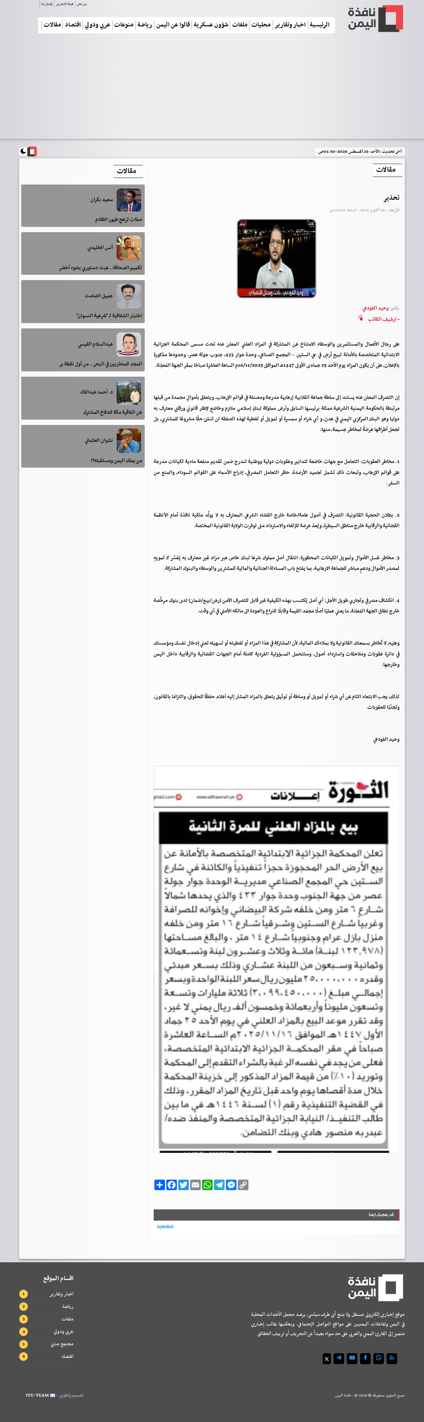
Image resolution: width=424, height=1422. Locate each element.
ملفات (239, 25)
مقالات (52, 25)
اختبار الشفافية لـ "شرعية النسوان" (109, 316)
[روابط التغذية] (392, 1358)
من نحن (81, 4)
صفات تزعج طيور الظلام (118, 219)
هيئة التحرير (64, 4)
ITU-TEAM (37, 1395)
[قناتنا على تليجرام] (339, 1358)
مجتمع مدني (62, 1344)
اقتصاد (73, 25)
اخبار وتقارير (290, 25)
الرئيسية (320, 25)
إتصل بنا (46, 4)
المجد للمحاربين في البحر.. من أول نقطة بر (100, 364)
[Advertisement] (212, 89)
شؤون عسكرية (211, 25)
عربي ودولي (97, 25)
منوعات (123, 25)
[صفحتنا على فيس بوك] (365, 1358)
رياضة (144, 25)
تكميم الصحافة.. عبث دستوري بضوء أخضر (100, 268)
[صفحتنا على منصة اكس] (327, 1358)
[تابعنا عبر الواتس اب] (378, 1358)
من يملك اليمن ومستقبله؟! (116, 460)
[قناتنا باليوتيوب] (352, 1358)
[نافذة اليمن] (375, 18)
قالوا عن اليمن (173, 25)
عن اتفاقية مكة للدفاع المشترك (112, 412)
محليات (261, 25)
